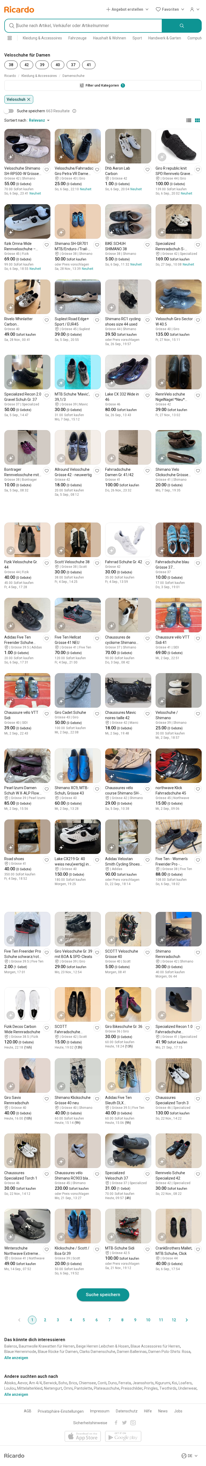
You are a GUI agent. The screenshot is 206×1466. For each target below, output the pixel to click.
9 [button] (135, 1320)
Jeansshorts (143, 1383)
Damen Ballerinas (132, 1351)
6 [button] (96, 1320)
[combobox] (83, 26)
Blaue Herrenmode (20, 1351)
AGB (27, 1411)
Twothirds (167, 1388)
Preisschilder (131, 1388)
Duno (112, 1383)
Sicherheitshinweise (90, 1423)
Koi (174, 1383)
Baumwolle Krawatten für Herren (47, 1346)
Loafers (185, 1383)
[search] (182, 26)
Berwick (50, 1383)
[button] (128, 9)
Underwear (187, 1388)
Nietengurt (53, 1388)
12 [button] (174, 1320)
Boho (62, 1383)
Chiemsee (87, 1383)
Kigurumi (162, 1383)
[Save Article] (46, 169)
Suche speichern (103, 1294)
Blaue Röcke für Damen (58, 1351)
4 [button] (71, 1320)
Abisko (10, 1383)
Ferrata (125, 1383)
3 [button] (58, 1320)
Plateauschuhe (106, 1388)
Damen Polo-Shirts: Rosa (169, 1351)
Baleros (10, 1346)
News (163, 1411)
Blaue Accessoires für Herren (155, 1346)
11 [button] (161, 1320)
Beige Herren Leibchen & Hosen (102, 1346)
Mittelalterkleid (29, 1388)
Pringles (151, 1388)
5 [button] (84, 1320)
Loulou (10, 1388)
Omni (68, 1388)
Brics (73, 1383)
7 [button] (109, 1320)
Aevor (22, 1383)
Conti (102, 1383)
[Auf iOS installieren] (83, 1436)
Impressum (99, 1411)
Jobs (178, 1411)
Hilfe (148, 1411)
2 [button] (45, 1320)
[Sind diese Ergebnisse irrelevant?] (74, 110)
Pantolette (83, 1388)
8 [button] (122, 1320)
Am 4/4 (35, 1383)
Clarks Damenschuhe (97, 1351)
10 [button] (148, 1320)
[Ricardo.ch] (19, 9)
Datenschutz (127, 1411)
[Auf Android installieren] (123, 1436)
